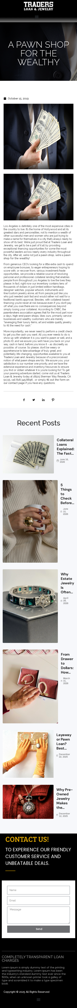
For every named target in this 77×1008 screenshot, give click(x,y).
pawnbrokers (11, 312)
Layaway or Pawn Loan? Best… (63, 741)
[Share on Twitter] (33, 399)
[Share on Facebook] (24, 399)
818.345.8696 (24, 379)
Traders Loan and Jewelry (19, 357)
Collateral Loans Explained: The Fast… (65, 447)
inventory (42, 283)
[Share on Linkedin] (43, 399)
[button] (37, 17)
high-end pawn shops (26, 315)
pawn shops (28, 360)
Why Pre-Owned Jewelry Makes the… (64, 798)
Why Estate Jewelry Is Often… (67, 583)
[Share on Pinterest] (53, 399)
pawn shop (47, 255)
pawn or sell (57, 337)
